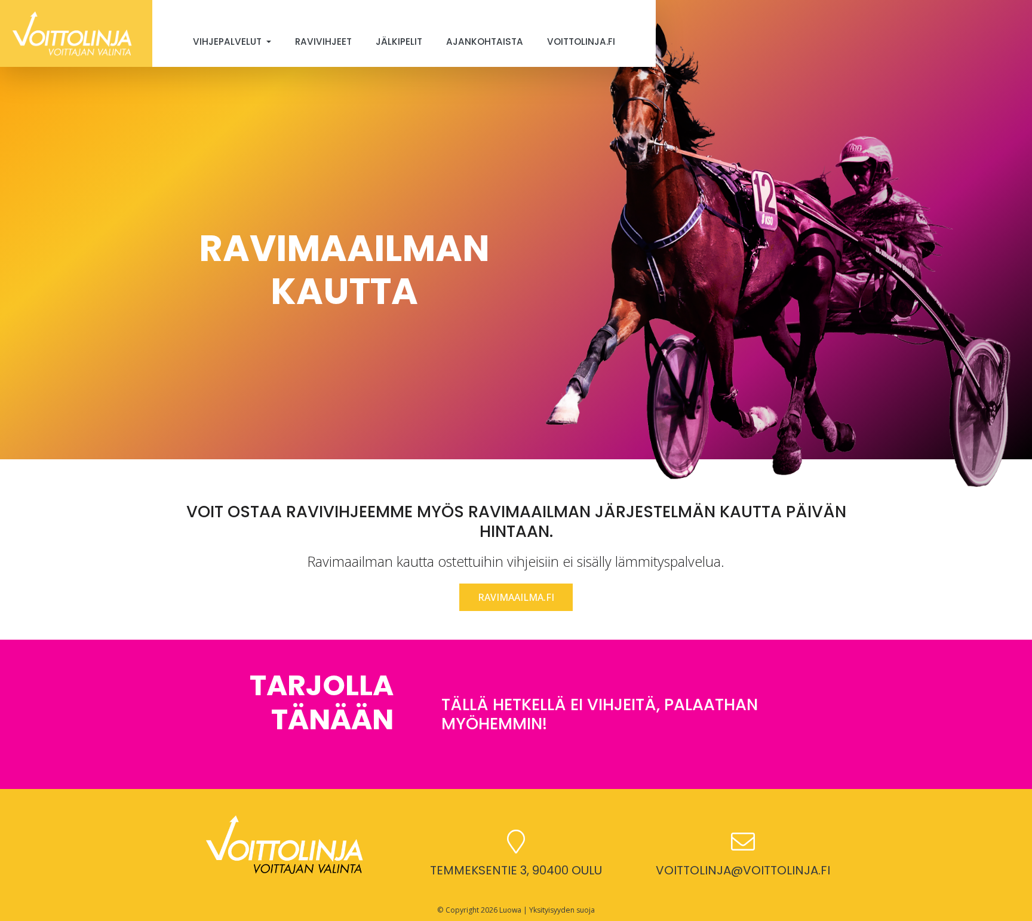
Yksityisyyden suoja (562, 910)
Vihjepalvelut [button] (228, 41)
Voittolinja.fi (581, 41)
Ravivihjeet (323, 41)
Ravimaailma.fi (516, 597)
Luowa (510, 910)
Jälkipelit (399, 41)
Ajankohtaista (484, 41)
